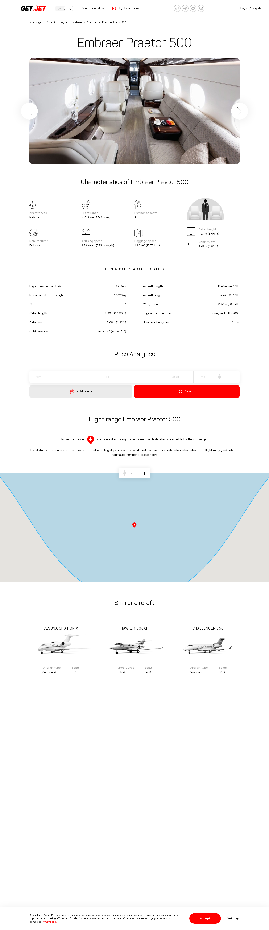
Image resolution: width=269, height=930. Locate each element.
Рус (59, 8)
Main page (35, 22)
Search (190, 391)
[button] (239, 111)
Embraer (92, 22)
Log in (244, 8)
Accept (205, 918)
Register (257, 8)
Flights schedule (129, 8)
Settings (233, 918)
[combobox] (204, 377)
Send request (91, 8)
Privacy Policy (49, 922)
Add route (84, 391)
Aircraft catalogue (57, 22)
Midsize (77, 22)
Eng (68, 8)
